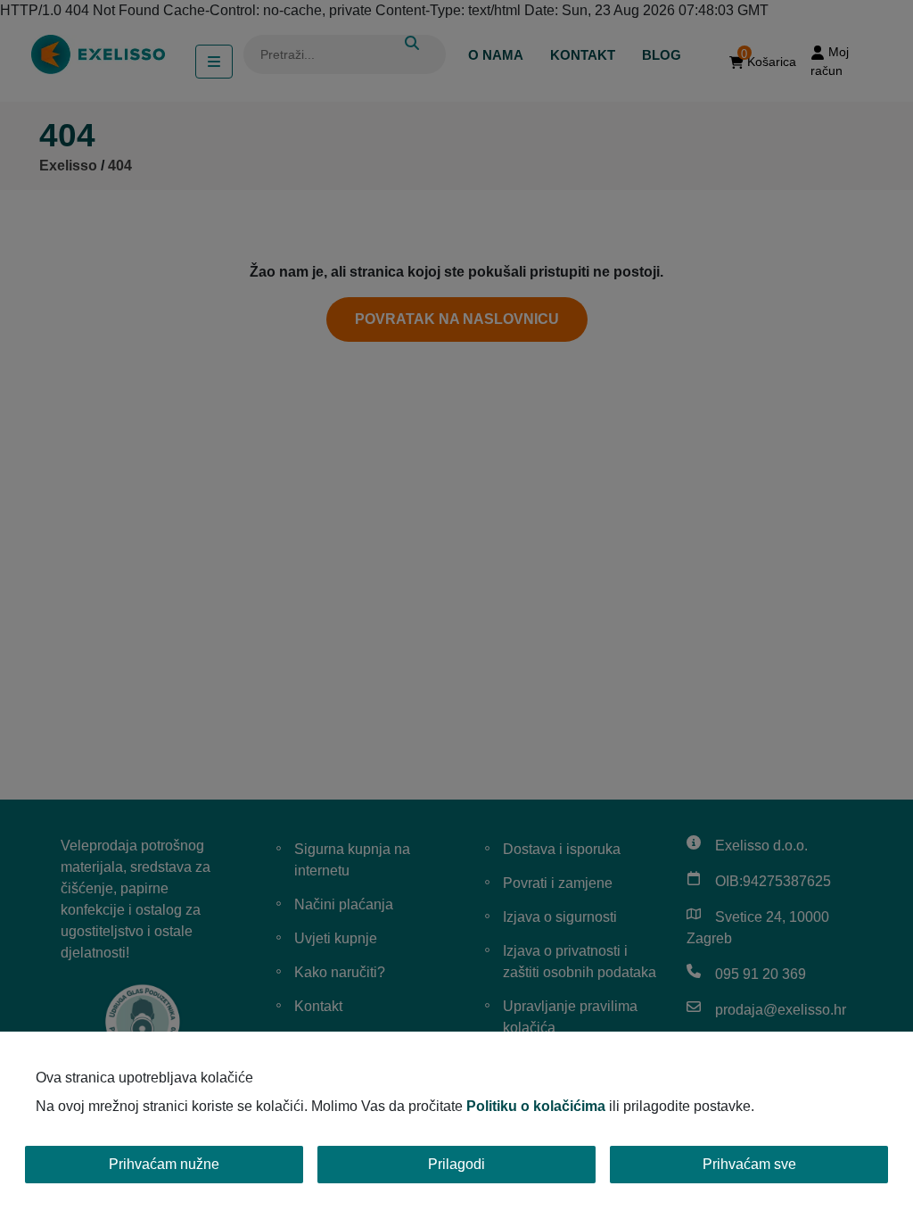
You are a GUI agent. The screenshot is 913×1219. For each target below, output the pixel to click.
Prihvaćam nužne (164, 1164)
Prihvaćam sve (749, 1164)
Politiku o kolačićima (535, 1106)
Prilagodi (456, 1164)
